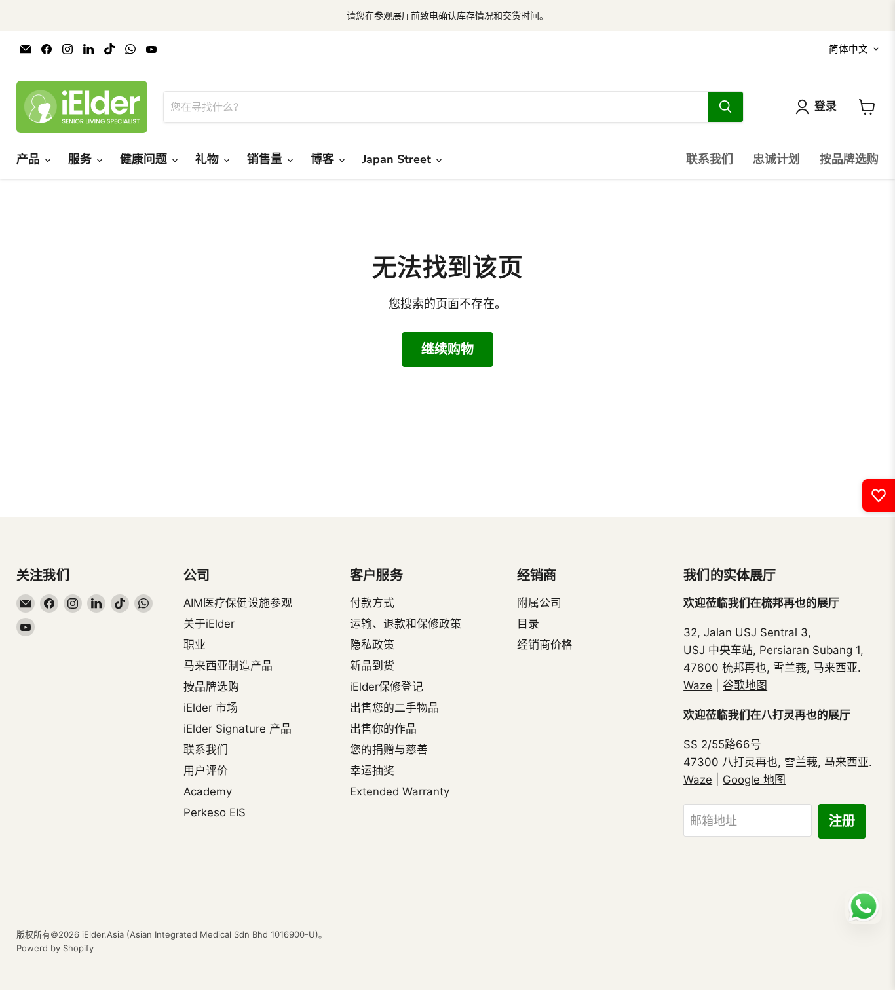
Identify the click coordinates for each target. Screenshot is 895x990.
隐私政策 (372, 644)
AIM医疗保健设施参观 (237, 602)
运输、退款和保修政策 (405, 623)
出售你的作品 (383, 728)
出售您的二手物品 (394, 707)
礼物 (208, 159)
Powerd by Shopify (55, 948)
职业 (194, 644)
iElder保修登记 (386, 686)
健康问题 (145, 159)
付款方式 (372, 602)
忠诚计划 (776, 159)
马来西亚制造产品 (228, 665)
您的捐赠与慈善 (389, 749)
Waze (697, 685)
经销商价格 (545, 644)
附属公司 (539, 602)
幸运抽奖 (372, 770)
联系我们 (709, 159)
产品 (29, 159)
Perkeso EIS (214, 812)
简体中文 (848, 49)
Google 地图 (754, 779)
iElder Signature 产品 (237, 728)
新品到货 (372, 665)
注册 (842, 821)
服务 (81, 159)
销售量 (266, 159)
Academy (207, 791)
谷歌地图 (745, 685)
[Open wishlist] (878, 495)
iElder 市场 (210, 707)
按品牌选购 (849, 159)
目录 (528, 623)
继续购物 (447, 349)
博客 (324, 159)
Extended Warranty (399, 791)
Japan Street (398, 159)
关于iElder (209, 623)
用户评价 (205, 770)
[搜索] (725, 107)
